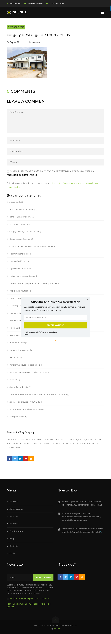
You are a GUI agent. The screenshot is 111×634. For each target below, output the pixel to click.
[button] (55, 302)
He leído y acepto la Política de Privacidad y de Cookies (40, 333)
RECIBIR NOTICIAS (55, 325)
